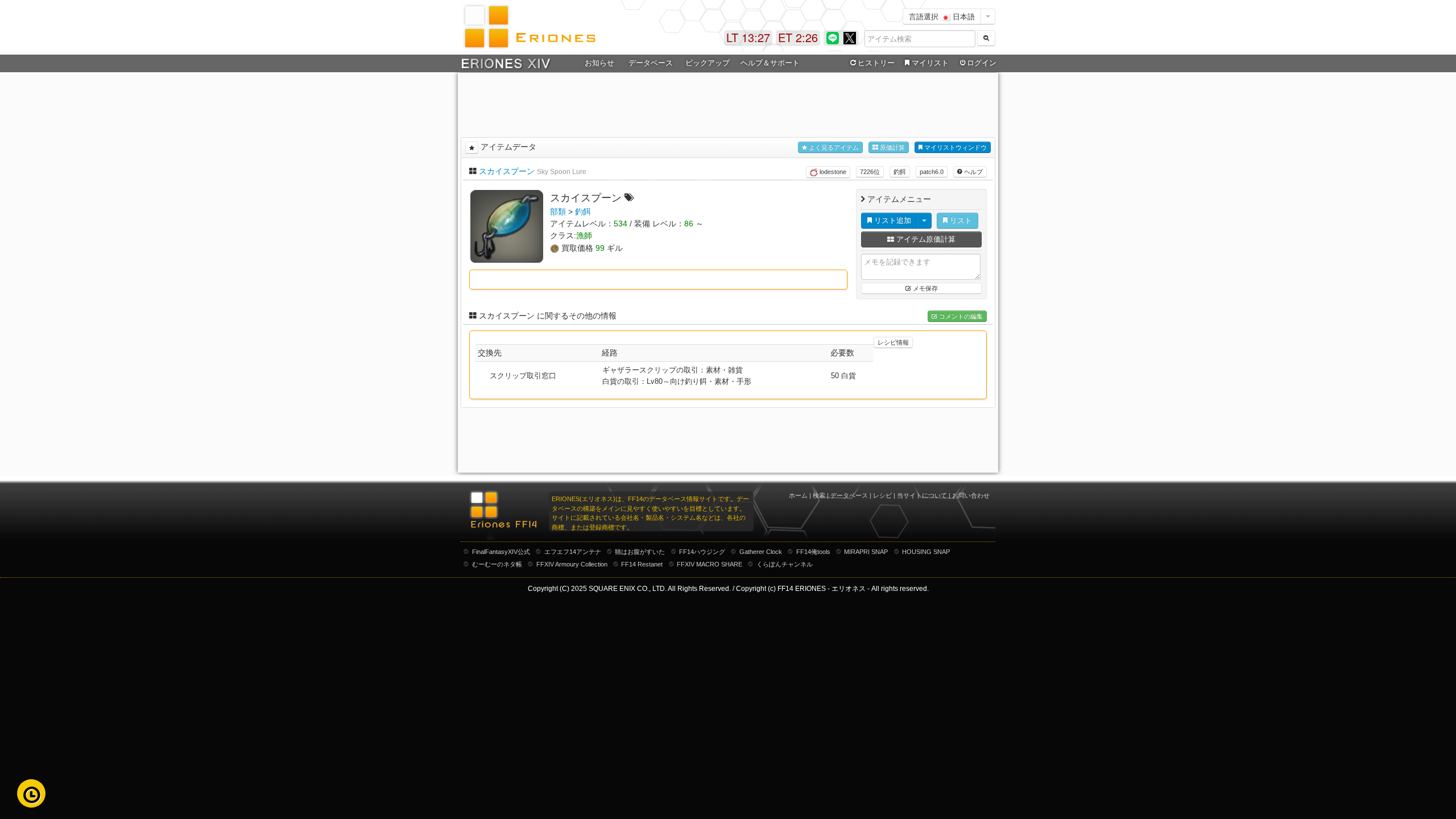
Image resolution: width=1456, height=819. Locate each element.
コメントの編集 (960, 316)
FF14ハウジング (702, 551)
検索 (819, 495)
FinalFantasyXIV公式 (501, 551)
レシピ (882, 495)
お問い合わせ (971, 495)
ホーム (798, 495)
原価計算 (891, 147)
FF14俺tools (813, 551)
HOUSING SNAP (926, 551)
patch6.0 (932, 171)
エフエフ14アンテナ (572, 551)
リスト (960, 220)
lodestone (832, 171)
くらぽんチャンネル (784, 564)
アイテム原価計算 (925, 239)
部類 (558, 211)
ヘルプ (972, 171)
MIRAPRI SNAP (866, 551)
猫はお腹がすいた (640, 551)
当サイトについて (922, 495)
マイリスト (930, 63)
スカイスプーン (507, 171)
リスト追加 (891, 220)
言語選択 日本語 (942, 16)
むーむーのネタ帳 (497, 564)
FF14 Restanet (642, 564)
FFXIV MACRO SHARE (709, 564)
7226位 (870, 171)
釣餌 (900, 171)
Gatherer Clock (760, 551)
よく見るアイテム (833, 147)
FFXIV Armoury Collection (571, 564)
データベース (849, 495)
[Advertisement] (728, 103)
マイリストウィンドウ (955, 147)
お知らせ (599, 63)
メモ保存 (924, 288)
